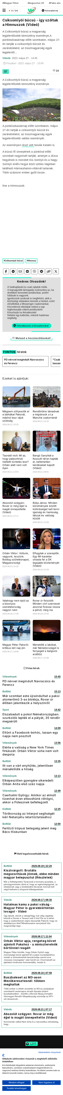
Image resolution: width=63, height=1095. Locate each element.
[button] (4, 10)
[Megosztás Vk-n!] (27, 271)
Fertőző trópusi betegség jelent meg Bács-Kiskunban (29, 830)
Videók (6, 58)
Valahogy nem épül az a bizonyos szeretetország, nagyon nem (15, 605)
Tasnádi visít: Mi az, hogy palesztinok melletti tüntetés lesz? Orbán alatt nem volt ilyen (15, 462)
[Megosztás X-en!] (56, 271)
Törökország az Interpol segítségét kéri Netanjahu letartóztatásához (28, 815)
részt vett (28, 145)
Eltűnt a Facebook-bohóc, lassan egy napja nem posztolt (30, 734)
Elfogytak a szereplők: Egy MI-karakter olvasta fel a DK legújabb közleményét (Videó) (46, 559)
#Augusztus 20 (36, 3)
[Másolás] (49, 271)
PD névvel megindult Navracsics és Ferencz (24, 361)
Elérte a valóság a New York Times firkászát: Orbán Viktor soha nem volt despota (30, 751)
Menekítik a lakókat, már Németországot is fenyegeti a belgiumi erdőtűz (46, 649)
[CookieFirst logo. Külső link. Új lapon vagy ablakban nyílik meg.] (3, 1055)
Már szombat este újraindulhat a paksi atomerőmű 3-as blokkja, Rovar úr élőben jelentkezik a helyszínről (30, 699)
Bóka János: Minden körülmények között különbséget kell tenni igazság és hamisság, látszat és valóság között (46, 510)
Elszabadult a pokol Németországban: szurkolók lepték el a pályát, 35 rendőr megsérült (31, 717)
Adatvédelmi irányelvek (49, 1052)
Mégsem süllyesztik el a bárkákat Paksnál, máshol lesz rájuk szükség (15, 416)
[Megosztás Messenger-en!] (13, 271)
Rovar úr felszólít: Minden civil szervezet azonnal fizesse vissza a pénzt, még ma (46, 605)
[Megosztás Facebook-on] (6, 271)
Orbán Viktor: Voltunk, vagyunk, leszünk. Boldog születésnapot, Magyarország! (15, 558)
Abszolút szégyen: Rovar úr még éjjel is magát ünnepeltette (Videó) (14, 507)
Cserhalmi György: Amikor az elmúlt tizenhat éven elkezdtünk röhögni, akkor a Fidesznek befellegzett (29, 798)
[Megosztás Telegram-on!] (42, 271)
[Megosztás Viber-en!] (34, 271)
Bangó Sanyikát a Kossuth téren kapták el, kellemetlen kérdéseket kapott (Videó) (45, 462)
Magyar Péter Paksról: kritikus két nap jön (15, 646)
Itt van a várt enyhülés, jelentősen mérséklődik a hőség (27, 767)
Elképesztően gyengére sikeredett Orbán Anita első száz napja (27, 782)
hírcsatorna (51, 10)
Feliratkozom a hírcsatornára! (33, 326)
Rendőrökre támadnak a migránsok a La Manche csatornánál (46, 414)
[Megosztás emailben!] (20, 271)
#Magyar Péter (10, 3)
